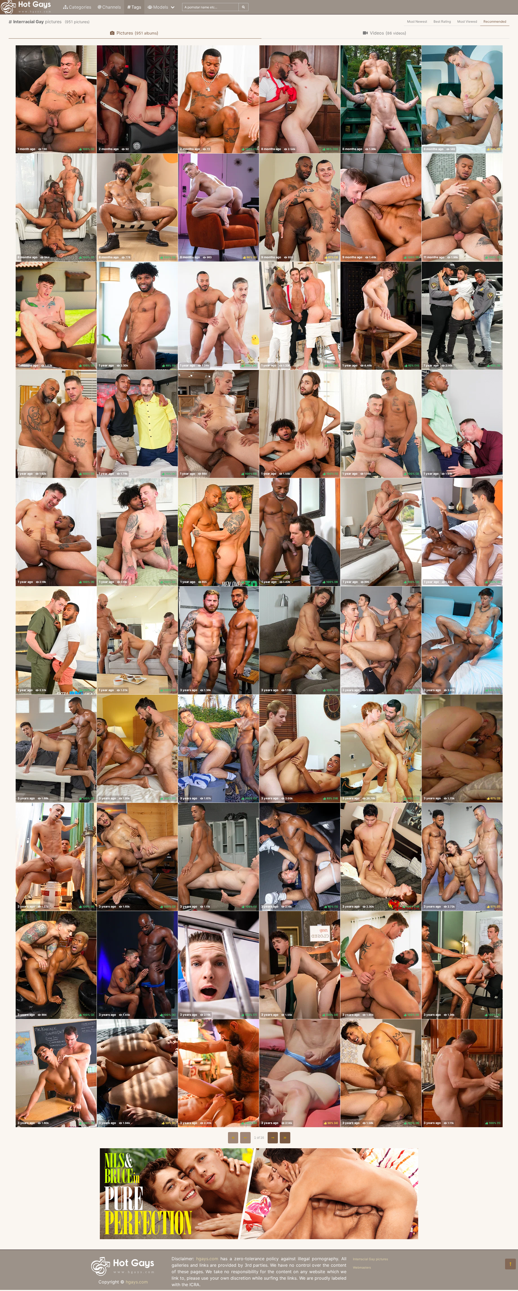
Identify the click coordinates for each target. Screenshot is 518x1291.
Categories (80, 7)
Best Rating (442, 21)
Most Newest (417, 21)
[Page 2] (273, 1137)
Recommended (494, 21)
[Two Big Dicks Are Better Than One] (218, 640)
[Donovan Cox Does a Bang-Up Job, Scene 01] (462, 424)
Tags (136, 7)
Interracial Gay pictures (370, 1259)
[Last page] (285, 1137)
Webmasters (362, 1267)
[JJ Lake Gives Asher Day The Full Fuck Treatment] (137, 99)
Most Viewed (467, 21)
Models (160, 7)
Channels (111, 7)
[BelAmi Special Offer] (259, 1237)
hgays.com (137, 1282)
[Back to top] (510, 1264)
